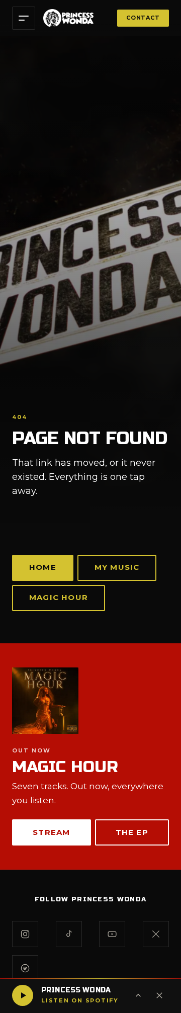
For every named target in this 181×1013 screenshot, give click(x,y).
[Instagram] (25, 934)
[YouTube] (112, 934)
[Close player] (159, 995)
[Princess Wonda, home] (68, 18)
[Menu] (23, 18)
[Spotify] (25, 968)
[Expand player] (138, 995)
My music (117, 567)
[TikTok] (69, 934)
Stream (51, 832)
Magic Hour (58, 597)
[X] (156, 934)
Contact (143, 17)
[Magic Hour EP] (90, 700)
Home (42, 567)
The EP (132, 832)
